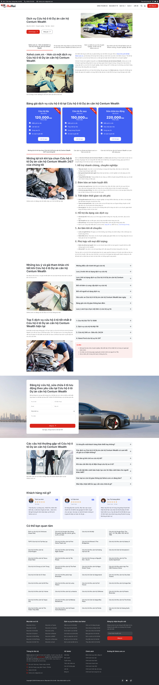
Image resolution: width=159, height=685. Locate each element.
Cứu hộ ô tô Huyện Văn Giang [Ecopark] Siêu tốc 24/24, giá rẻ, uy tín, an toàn (65, 533)
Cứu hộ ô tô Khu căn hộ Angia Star (120, 583)
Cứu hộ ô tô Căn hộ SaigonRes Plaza (91, 600)
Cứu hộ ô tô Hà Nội (88, 531)
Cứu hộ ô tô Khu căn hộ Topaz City (37, 600)
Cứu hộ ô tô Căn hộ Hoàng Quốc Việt (119, 608)
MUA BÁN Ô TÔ (113, 6)
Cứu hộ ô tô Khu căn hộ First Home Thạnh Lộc (64, 542)
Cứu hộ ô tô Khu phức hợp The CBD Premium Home (118, 567)
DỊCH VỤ (122, 6)
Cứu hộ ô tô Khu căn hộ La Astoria (66, 591)
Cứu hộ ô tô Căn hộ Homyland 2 (119, 550)
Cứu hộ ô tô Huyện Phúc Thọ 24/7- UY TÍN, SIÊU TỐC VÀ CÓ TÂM (119, 533)
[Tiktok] (157, 1)
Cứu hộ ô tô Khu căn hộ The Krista (120, 600)
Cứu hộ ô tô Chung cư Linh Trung (38, 566)
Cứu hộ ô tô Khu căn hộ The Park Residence (65, 567)
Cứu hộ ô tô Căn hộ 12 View (37, 575)
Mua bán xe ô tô (32, 621)
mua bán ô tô (40, 657)
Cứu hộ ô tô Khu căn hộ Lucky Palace (64, 584)
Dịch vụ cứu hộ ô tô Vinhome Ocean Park (37, 532)
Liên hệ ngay (43, 139)
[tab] (39, 46)
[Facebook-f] (153, 1)
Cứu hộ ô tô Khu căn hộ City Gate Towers (119, 575)
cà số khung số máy (123, 224)
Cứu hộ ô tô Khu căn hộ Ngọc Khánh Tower (91, 567)
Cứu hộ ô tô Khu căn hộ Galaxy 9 (119, 541)
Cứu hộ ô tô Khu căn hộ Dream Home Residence (65, 608)
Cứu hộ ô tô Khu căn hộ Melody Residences (65, 600)
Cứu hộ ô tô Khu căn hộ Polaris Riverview (119, 592)
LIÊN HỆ (136, 6)
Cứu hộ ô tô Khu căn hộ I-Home (38, 591)
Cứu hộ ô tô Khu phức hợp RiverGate (63, 575)
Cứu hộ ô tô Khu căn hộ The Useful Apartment (118, 559)
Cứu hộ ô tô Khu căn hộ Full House (90, 584)
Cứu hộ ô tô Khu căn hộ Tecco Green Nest (37, 559)
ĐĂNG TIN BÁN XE (102, 6)
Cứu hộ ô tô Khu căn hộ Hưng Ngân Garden (64, 550)
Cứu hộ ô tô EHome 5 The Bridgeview (90, 542)
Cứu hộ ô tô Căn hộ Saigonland (92, 575)
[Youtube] (155, 1)
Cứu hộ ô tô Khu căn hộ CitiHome (92, 591)
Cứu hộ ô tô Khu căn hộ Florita (91, 608)
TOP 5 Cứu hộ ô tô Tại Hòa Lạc (37, 541)
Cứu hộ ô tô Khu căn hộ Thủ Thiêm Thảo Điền (37, 608)
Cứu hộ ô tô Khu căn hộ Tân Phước (64, 559)
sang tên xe (108, 224)
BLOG (129, 6)
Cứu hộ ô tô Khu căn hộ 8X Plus (38, 583)
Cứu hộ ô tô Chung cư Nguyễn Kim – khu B (91, 559)
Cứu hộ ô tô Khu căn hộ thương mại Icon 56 (92, 550)
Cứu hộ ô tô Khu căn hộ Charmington (35, 550)
